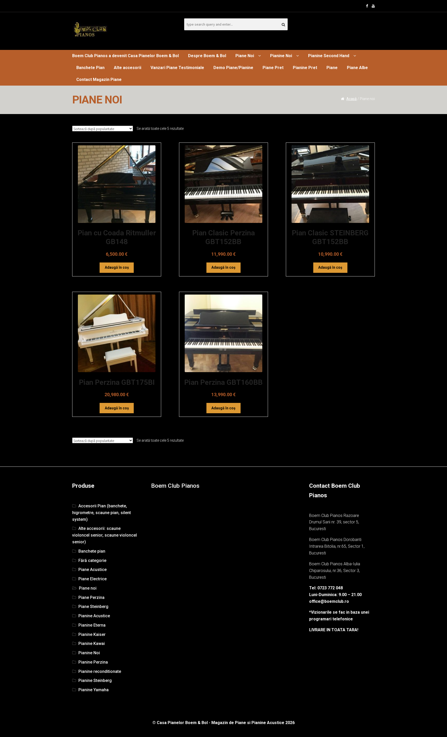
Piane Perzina (91, 597)
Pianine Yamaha (93, 689)
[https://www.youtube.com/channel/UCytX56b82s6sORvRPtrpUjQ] (373, 6)
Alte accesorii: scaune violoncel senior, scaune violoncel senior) (104, 535)
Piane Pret (273, 67)
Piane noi (87, 588)
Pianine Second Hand (328, 55)
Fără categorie (92, 560)
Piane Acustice (92, 569)
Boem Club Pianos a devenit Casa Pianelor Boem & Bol (125, 55)
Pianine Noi (281, 55)
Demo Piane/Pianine (233, 67)
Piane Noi (244, 55)
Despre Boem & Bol (207, 55)
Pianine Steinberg (95, 680)
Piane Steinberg (93, 606)
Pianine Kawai (91, 643)
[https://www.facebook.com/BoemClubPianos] (367, 6)
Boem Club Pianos (175, 485)
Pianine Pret (305, 67)
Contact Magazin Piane (99, 79)
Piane (332, 67)
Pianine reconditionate (99, 671)
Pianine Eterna (92, 625)
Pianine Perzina (93, 662)
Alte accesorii (127, 67)
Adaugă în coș (117, 267)
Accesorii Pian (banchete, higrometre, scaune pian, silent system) (101, 512)
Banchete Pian (90, 67)
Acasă (351, 99)
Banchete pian (91, 551)
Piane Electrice (92, 578)
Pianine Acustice (94, 615)
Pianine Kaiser (92, 634)
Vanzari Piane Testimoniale (177, 67)
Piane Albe (357, 67)
